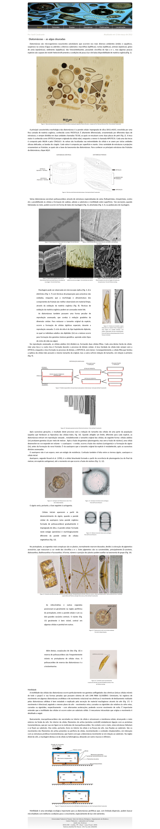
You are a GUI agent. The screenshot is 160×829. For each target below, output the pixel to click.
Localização (120, 27)
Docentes (55, 27)
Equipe (72, 27)
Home (39, 27)
